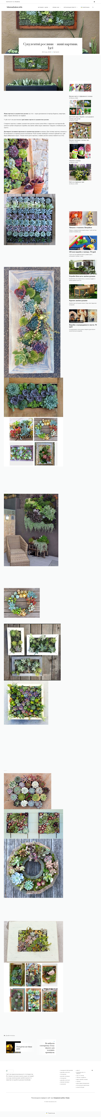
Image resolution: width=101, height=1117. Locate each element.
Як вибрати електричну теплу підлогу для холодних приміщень (47, 1048)
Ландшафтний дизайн (66, 1070)
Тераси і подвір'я (81, 1077)
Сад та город (80, 1075)
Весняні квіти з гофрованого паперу (80, 96)
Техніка (78, 1081)
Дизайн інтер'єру (10, 1035)
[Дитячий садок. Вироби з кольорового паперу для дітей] (80, 108)
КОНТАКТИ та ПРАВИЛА (13, 1)
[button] (93, 7)
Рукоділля (63, 1074)
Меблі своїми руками (82, 1079)
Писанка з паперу (75, 161)
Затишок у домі (43, 7)
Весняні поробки (65, 1076)
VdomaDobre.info (52, 1101)
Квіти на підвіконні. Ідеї (76, 182)
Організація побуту (70, 7)
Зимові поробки (64, 1082)
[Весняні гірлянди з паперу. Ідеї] (80, 130)
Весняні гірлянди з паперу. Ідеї (79, 140)
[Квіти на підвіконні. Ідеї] (80, 172)
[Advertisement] (35, 101)
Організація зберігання (82, 1085)
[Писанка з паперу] (80, 151)
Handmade (63, 1084)
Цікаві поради (80, 1087)
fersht (57, 52)
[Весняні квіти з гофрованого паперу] (80, 88)
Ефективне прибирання (82, 1083)
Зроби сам (56, 7)
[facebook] (94, 1)
